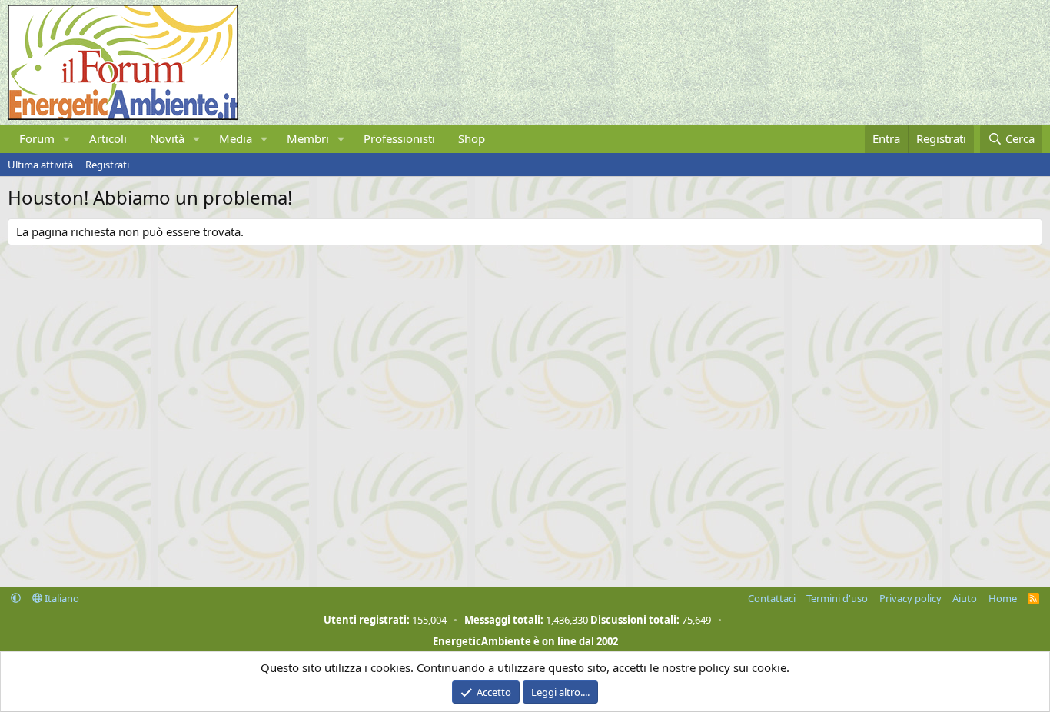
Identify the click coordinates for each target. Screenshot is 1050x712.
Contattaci (772, 598)
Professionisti (399, 138)
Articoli (108, 138)
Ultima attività (40, 164)
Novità (167, 138)
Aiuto (964, 598)
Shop (471, 138)
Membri (308, 138)
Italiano (60, 598)
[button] (67, 139)
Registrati (107, 164)
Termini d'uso (837, 598)
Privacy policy (910, 598)
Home (1003, 598)
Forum (37, 138)
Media (235, 138)
